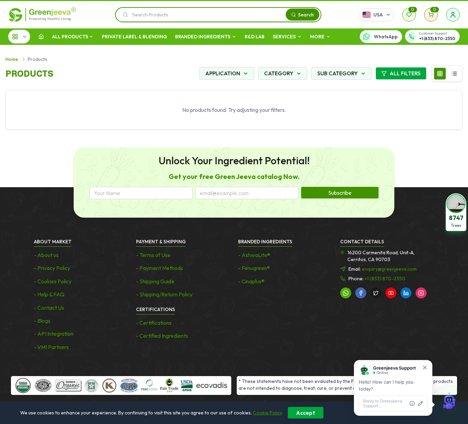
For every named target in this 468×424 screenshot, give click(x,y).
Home (11, 59)
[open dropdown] (91, 37)
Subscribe (340, 192)
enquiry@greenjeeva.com (389, 269)
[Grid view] (440, 73)
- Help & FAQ (49, 294)
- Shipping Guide (155, 281)
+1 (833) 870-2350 (385, 278)
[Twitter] (375, 292)
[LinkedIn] (406, 292)
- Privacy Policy (52, 268)
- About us (46, 255)
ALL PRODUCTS (70, 37)
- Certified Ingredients (162, 335)
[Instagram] (421, 292)
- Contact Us (49, 307)
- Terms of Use (153, 255)
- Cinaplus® (251, 281)
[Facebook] (360, 292)
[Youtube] (390, 292)
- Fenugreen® (254, 268)
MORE (317, 37)
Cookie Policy (267, 413)
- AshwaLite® (254, 255)
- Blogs (42, 320)
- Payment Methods (159, 268)
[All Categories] (19, 36)
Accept (305, 412)
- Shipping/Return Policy (164, 294)
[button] (456, 212)
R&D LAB (254, 37)
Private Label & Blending (134, 37)
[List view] (454, 73)
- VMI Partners (51, 347)
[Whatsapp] (345, 292)
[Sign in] (453, 15)
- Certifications (154, 322)
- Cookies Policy (53, 281)
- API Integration (53, 333)
